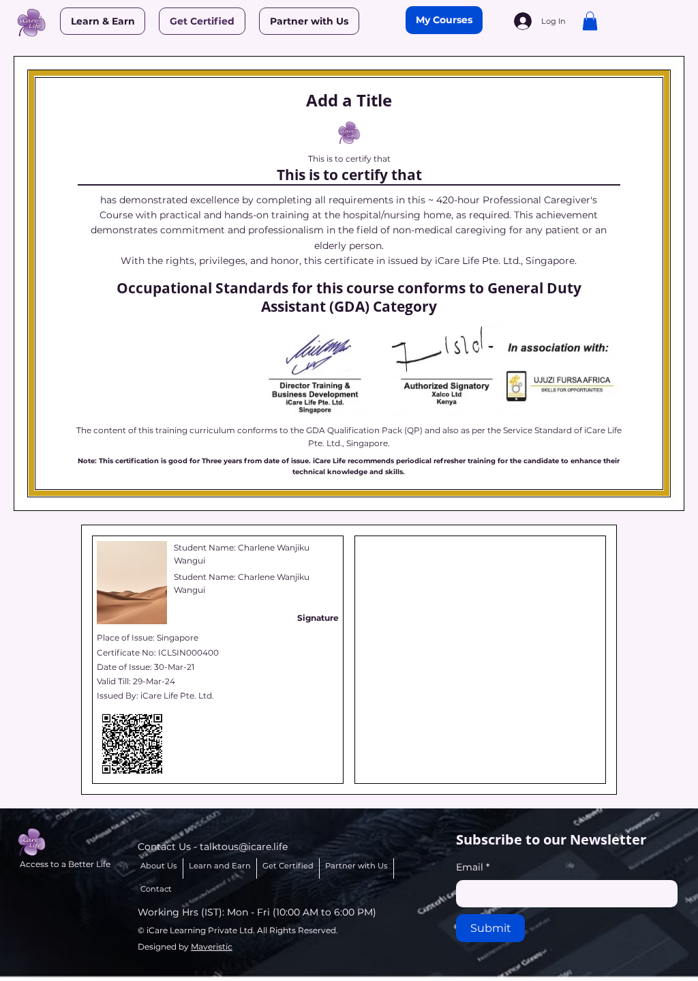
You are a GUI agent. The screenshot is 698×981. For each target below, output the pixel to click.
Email (472, 867)
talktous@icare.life (244, 846)
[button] (590, 21)
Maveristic (211, 946)
